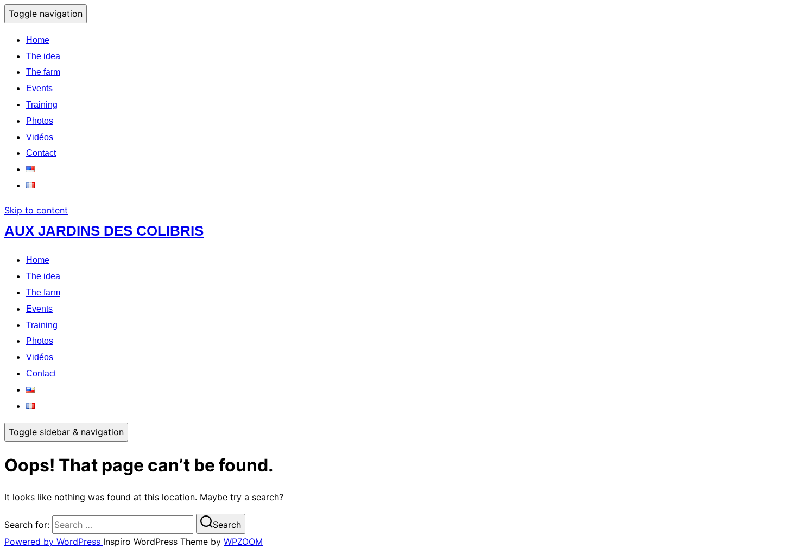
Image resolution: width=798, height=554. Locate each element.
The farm (43, 72)
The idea (43, 56)
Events (39, 88)
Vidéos (39, 137)
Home (37, 40)
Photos (39, 120)
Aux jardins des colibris (104, 231)
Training (42, 104)
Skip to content (36, 210)
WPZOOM (243, 541)
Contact (41, 153)
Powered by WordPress (53, 541)
